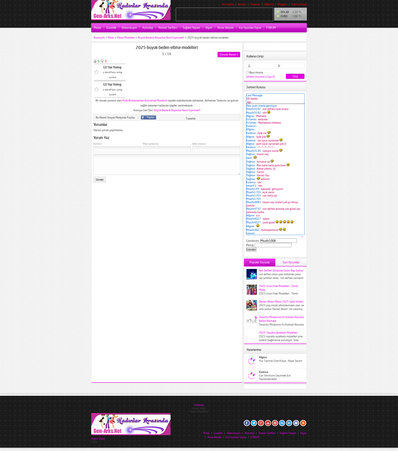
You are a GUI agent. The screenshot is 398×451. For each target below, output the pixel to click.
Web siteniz (199, 143)
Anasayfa (99, 37)
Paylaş (148, 117)
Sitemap (199, 404)
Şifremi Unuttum (255, 76)
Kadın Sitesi (98, 438)
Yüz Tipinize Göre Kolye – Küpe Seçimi (280, 360)
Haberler (255, 4)
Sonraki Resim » (229, 54)
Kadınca (263, 372)
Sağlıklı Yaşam (191, 27)
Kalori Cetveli (299, 4)
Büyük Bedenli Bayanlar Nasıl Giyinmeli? (161, 37)
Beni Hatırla (256, 72)
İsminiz (97, 143)
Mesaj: (250, 245)
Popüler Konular (260, 262)
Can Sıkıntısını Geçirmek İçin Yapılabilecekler (275, 377)
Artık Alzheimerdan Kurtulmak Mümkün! (144, 100)
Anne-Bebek (225, 27)
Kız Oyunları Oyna (250, 27)
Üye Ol (271, 76)
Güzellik (111, 27)
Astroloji (147, 27)
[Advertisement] (224, 14)
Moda (97, 27)
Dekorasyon (129, 27)
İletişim (242, 4)
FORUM (271, 27)
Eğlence (268, 4)
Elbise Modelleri (126, 37)
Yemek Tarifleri (167, 27)
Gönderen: (253, 240)
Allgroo (263, 357)
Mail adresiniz (151, 143)
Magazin (282, 4)
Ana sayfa (228, 4)
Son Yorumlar (291, 262)
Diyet (208, 27)
